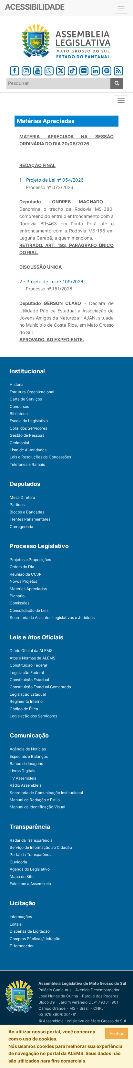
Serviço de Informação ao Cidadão (41, 847)
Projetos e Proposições (30, 559)
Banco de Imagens (26, 763)
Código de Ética (24, 708)
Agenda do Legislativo (30, 869)
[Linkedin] (95, 70)
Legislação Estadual (28, 694)
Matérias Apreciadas (28, 588)
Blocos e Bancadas (27, 512)
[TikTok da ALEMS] (72, 70)
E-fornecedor (22, 945)
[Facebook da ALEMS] (14, 70)
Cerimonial (19, 442)
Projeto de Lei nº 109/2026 (54, 281)
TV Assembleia (23, 778)
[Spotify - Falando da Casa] (107, 70)
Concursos (19, 406)
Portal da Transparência (31, 854)
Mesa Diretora (22, 497)
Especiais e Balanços (29, 756)
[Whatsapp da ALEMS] (49, 70)
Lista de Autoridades (28, 449)
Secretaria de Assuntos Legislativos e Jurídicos (52, 617)
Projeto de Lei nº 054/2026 (55, 180)
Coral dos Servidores (28, 428)
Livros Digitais (22, 770)
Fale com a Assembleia (30, 883)
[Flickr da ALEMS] (84, 70)
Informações (21, 916)
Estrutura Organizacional (32, 391)
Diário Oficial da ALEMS (31, 650)
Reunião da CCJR (26, 574)
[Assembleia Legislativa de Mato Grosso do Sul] (66, 41)
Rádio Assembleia (26, 785)
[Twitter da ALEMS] (61, 70)
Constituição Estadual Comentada (40, 686)
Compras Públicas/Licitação (35, 938)
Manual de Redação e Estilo (35, 799)
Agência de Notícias (28, 749)
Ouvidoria (18, 862)
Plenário (17, 595)
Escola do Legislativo (29, 420)
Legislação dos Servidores (33, 716)
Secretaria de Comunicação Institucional (46, 792)
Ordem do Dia (22, 566)
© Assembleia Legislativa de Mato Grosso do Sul (82, 1020)
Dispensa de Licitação (30, 931)
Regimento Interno (26, 701)
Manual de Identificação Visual (37, 806)
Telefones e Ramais (27, 464)
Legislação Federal (27, 672)
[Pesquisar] (116, 83)
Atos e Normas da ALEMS (33, 658)
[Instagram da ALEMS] (26, 70)
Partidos (17, 504)
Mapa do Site (22, 876)
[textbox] (58, 83)
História (17, 384)
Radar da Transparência (31, 840)
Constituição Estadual (29, 679)
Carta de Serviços (26, 399)
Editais (16, 924)
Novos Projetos (23, 581)
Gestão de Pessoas (27, 435)
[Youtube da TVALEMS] (38, 70)
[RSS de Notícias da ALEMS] (118, 70)
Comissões (19, 603)
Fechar (116, 1033)
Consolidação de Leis (29, 610)
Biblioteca (19, 413)
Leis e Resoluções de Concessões (40, 457)
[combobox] (58, 83)
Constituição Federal (28, 665)
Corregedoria (21, 526)
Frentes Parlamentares (30, 519)
